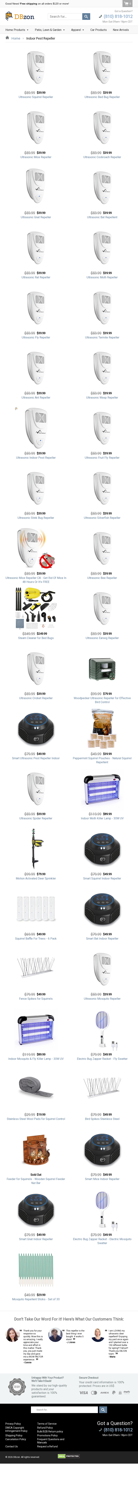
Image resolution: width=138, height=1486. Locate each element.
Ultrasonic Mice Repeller (35, 157)
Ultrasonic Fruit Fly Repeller (102, 457)
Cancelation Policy (15, 1439)
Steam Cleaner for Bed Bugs (36, 638)
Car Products (98, 30)
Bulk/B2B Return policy (50, 1431)
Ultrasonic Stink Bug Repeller (36, 518)
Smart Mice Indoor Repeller (102, 1179)
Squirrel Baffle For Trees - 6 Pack (36, 938)
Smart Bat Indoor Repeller (102, 938)
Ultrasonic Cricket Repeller (36, 698)
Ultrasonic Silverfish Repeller (102, 518)
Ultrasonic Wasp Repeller (102, 397)
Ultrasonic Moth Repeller (102, 277)
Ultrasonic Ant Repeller (36, 397)
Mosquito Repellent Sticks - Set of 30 (36, 1299)
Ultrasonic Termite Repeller (102, 337)
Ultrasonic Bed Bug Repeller (102, 97)
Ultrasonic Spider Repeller (35, 818)
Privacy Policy (13, 1423)
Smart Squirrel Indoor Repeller (102, 878)
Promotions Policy (47, 1435)
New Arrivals (121, 30)
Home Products (15, 30)
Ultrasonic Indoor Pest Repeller (36, 457)
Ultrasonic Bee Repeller (102, 578)
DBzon (16, 1457)
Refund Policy (45, 1427)
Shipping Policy (13, 1435)
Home (15, 38)
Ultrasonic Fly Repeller (36, 337)
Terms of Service (47, 1423)
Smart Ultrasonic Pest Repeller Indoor (36, 758)
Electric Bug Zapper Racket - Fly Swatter (102, 1059)
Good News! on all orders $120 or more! (37, 3)
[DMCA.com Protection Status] (69, 1457)
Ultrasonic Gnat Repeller (36, 217)
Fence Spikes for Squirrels (36, 998)
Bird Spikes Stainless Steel (102, 1119)
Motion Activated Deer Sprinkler (36, 878)
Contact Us (11, 1446)
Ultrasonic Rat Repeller (36, 277)
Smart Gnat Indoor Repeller (36, 1239)
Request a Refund (47, 1446)
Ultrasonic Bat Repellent (102, 217)
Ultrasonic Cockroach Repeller (102, 157)
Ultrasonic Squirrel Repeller (36, 97)
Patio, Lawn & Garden (48, 30)
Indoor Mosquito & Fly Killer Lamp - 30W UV (36, 1059)
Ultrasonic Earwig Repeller (102, 638)
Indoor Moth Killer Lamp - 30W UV (102, 818)
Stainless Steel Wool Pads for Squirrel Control (36, 1119)
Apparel (76, 30)
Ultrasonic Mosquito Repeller (102, 998)
